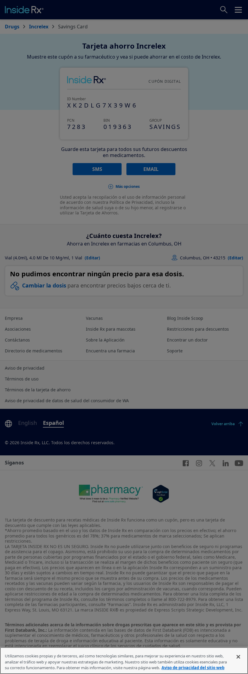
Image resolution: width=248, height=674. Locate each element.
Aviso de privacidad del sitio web (193, 667)
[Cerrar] (238, 656)
